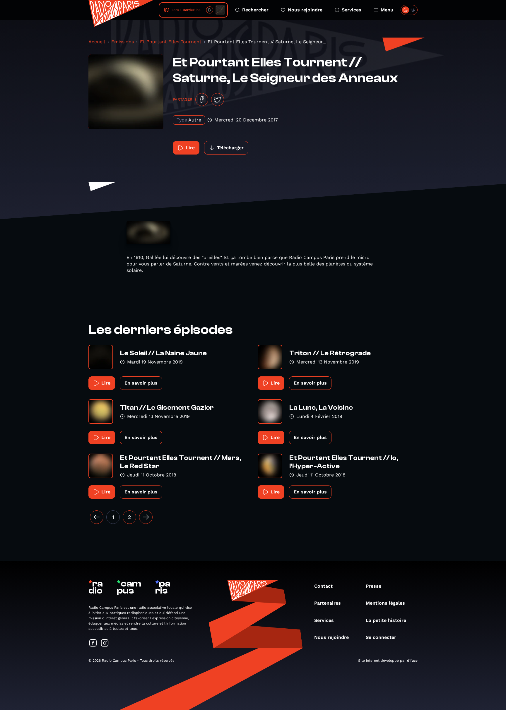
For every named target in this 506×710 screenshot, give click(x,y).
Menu (387, 10)
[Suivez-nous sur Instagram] (105, 643)
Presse (373, 586)
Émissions (122, 41)
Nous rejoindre (305, 10)
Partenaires (327, 603)
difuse (412, 660)
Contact (323, 586)
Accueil (96, 41)
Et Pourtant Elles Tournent (170, 41)
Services (351, 10)
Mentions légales (385, 603)
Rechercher (255, 10)
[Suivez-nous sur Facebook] (93, 643)
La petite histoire (386, 620)
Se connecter (381, 637)
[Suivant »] (145, 517)
